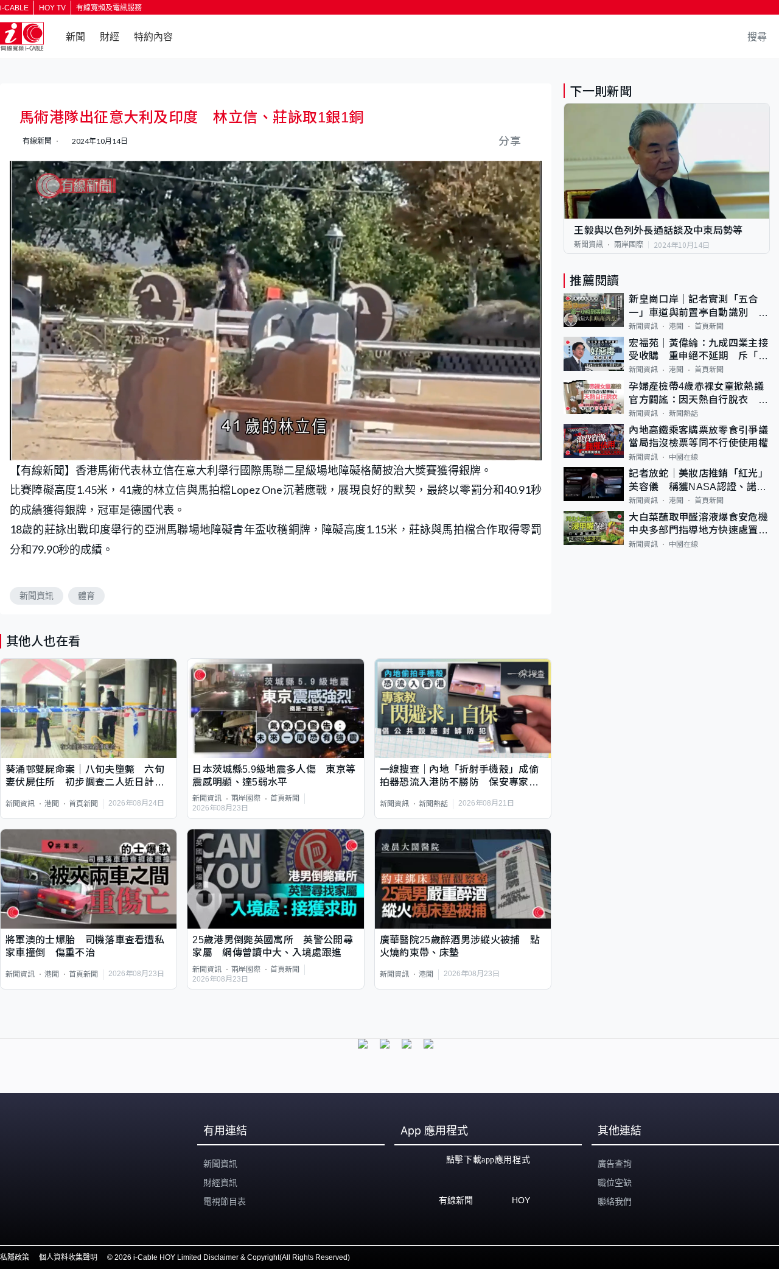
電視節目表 (224, 1201)
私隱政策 (14, 1257)
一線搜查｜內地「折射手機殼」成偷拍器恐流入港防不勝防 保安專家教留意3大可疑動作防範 (459, 776)
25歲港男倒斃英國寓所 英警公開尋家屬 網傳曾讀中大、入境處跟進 (272, 946)
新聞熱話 (433, 804)
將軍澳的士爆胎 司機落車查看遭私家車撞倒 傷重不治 (84, 946)
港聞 (51, 804)
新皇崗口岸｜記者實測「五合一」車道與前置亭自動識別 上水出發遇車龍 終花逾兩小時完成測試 (698, 306)
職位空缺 (615, 1182)
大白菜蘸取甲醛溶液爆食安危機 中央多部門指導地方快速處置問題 (699, 524)
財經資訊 (220, 1182)
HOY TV (52, 8)
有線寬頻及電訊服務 (109, 8)
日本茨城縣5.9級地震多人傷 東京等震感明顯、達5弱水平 (273, 775)
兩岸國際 (245, 798)
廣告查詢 (615, 1163)
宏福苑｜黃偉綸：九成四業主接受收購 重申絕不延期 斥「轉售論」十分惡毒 (698, 350)
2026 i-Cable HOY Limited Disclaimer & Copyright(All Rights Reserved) (232, 1257)
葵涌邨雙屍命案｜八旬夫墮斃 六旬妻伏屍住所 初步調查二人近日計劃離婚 (84, 776)
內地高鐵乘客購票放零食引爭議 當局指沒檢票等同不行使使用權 (699, 436)
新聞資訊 (36, 595)
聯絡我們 (615, 1201)
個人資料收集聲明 (68, 1257)
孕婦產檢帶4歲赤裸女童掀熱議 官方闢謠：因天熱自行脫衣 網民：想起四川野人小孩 (699, 393)
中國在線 (683, 456)
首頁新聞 (83, 804)
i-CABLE (14, 8)
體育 (86, 595)
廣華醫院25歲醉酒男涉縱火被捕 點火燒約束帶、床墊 (460, 946)
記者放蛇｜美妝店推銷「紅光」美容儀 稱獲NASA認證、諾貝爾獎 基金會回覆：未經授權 (698, 480)
